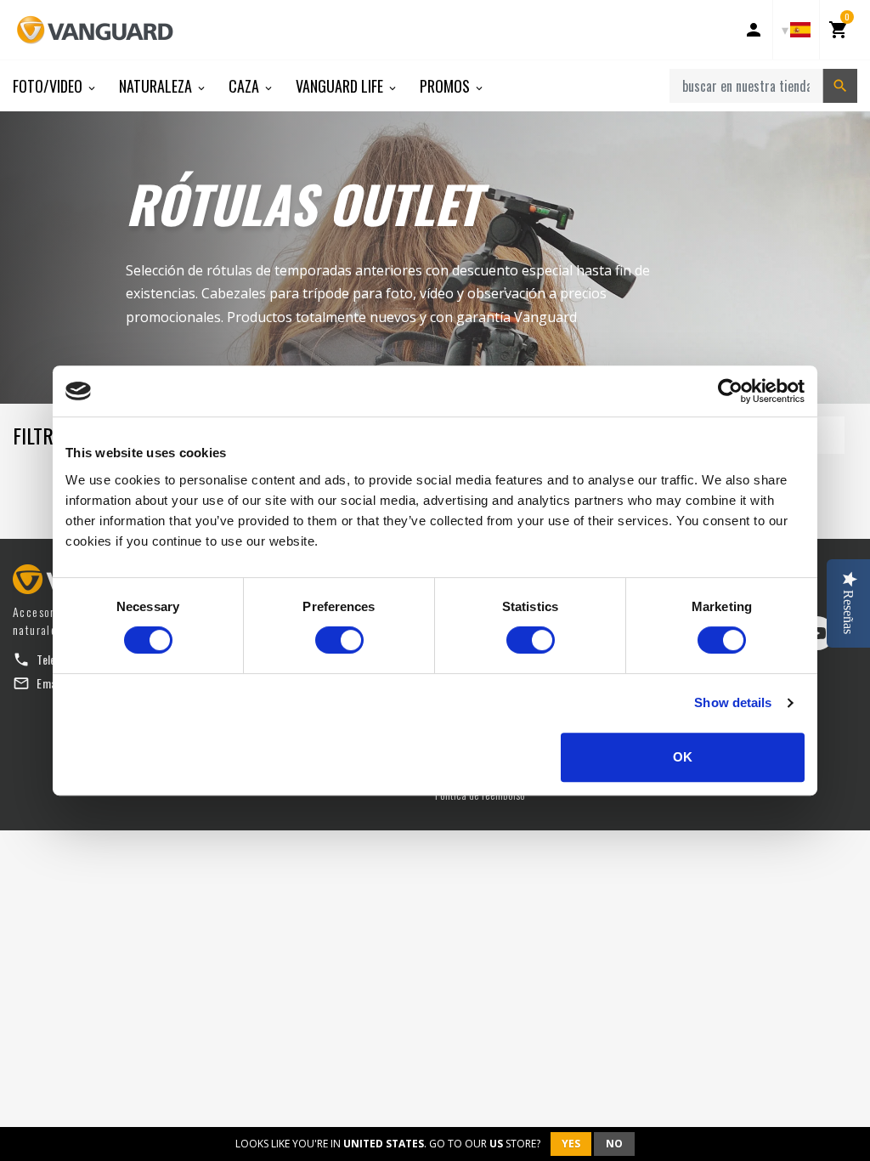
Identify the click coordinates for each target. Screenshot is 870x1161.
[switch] (339, 640)
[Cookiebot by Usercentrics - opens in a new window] (730, 391)
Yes (571, 1143)
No (614, 1143)
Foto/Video (49, 86)
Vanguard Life (341, 86)
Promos (446, 86)
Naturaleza (157, 86)
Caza (246, 86)
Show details (732, 702)
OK (682, 757)
